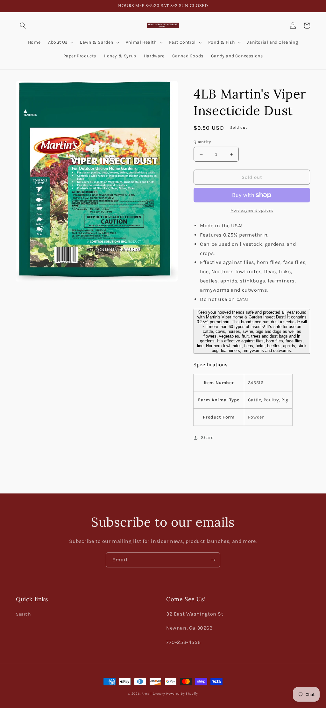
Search (23, 614)
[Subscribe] (213, 559)
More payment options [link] (251, 210)
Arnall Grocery (153, 694)
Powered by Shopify (182, 694)
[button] (23, 25)
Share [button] (207, 437)
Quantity (202, 141)
